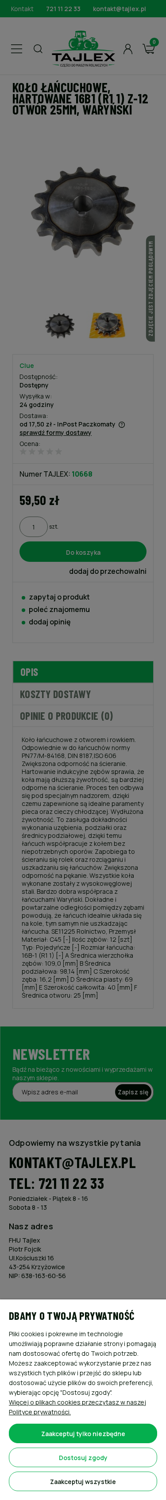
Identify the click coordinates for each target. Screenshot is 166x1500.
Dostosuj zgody (83, 1457)
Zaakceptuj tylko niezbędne (83, 1433)
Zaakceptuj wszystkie (83, 1481)
